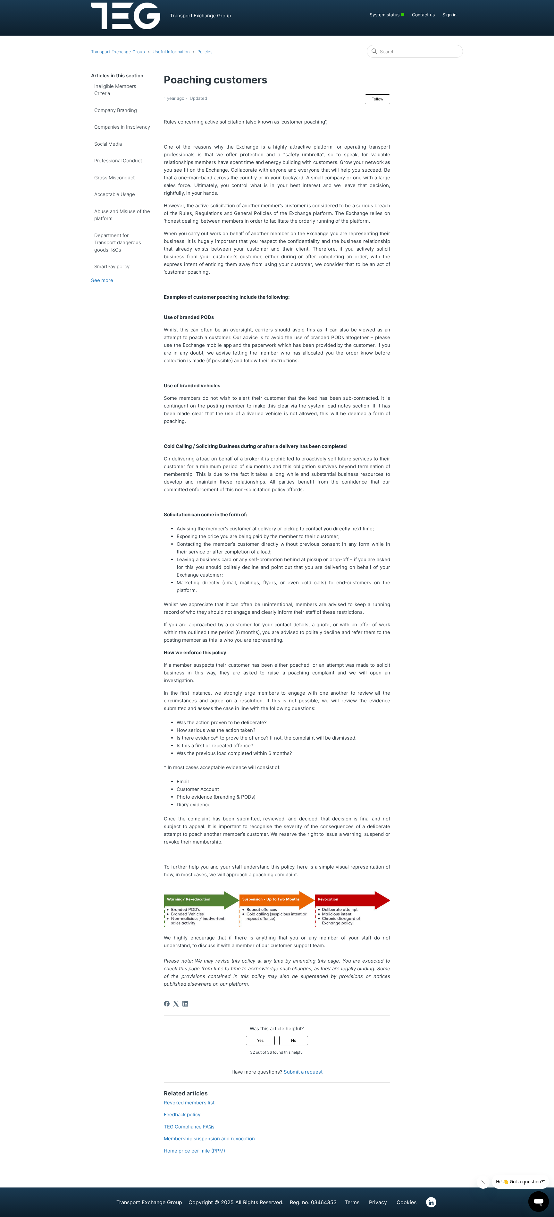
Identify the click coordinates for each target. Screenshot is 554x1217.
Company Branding (115, 110)
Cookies (406, 1202)
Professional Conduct (118, 161)
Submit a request (303, 1072)
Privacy (378, 1202)
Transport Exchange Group (118, 51)
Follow (377, 99)
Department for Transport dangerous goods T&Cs (117, 242)
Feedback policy (182, 1114)
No (293, 1040)
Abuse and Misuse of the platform (122, 215)
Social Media (108, 144)
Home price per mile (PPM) (194, 1151)
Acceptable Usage (114, 194)
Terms (352, 1202)
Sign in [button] (449, 14)
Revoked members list (189, 1103)
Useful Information (171, 51)
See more (102, 280)
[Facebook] (167, 1004)
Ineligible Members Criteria (115, 90)
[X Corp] (176, 1004)
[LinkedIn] (185, 1004)
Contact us (423, 14)
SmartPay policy (112, 266)
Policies (205, 51)
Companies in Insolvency (122, 127)
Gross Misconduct (114, 178)
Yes (260, 1040)
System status (390, 14)
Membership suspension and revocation (209, 1139)
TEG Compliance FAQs (189, 1127)
